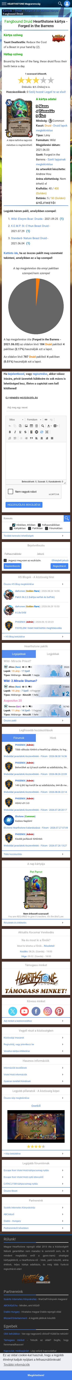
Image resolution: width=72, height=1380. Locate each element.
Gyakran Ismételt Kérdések (17, 1081)
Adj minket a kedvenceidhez (18, 1021)
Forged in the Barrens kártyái (41, 10)
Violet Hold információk (15, 1074)
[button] (3, 3)
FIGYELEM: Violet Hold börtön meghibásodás (38, 628)
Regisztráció (59, 566)
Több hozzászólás (13, 854)
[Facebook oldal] (36, 1011)
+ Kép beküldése (12, 1153)
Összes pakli (10, 720)
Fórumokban (55, 528)
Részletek (49, 946)
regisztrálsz (40, 374)
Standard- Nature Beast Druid (29, 238)
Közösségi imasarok (14, 1037)
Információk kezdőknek (15, 1068)
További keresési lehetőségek (19, 536)
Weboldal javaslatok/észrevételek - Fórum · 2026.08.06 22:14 (35, 792)
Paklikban (37, 528)
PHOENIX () (24, 621)
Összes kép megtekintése (16, 1098)
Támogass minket (14, 1340)
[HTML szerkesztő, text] (36, 460)
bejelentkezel (16, 374)
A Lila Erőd (20, 612)
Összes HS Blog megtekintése (19, 584)
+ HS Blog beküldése (14, 636)
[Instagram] (47, 1011)
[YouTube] (24, 1011)
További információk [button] (17, 1364)
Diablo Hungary (12, 1311)
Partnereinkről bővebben (16, 1228)
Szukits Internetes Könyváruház (19, 1207)
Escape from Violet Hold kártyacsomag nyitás (26, 1170)
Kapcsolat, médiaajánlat (16, 1350)
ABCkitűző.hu (11, 1305)
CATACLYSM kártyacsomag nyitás (21, 1184)
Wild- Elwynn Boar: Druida (26, 219)
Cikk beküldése (12, 1333)
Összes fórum (10, 1191)
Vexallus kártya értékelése (17, 1051)
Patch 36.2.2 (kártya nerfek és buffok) (35, 597)
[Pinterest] (59, 1011)
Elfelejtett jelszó (60, 560)
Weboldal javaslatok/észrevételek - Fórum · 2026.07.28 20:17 (35, 809)
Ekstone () (25, 816)
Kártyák (7, 10)
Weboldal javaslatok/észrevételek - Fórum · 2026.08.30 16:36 (35, 756)
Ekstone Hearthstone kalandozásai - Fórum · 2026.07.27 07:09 (36, 827)
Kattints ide (11, 253)
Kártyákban (20, 528)
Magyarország (23, 3)
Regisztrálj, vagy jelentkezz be (19, 1044)
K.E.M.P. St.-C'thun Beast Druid (30, 226)
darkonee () (27, 591)
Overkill (36, 1106)
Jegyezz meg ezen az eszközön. (24, 560)
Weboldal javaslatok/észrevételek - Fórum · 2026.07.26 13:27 (35, 845)
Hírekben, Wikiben (25, 525)
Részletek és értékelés (15, 922)
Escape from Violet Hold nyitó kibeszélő (23, 1177)
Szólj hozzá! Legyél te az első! (47, 92)
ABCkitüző (9, 1214)
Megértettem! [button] (36, 1375)
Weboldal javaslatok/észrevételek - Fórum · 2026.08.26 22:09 (35, 774)
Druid (18, 10)
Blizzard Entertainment (15, 1318)
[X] (12, 1011)
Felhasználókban (51, 525)
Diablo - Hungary (12, 1221)
